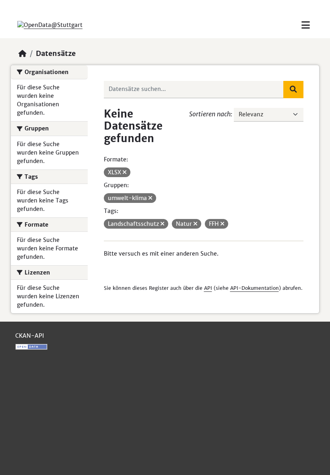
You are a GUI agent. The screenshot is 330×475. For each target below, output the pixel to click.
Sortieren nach (210, 114)
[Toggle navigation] (306, 25)
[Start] (23, 53)
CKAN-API (29, 335)
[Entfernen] (124, 172)
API (208, 288)
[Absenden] (293, 89)
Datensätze (56, 53)
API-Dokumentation (254, 288)
